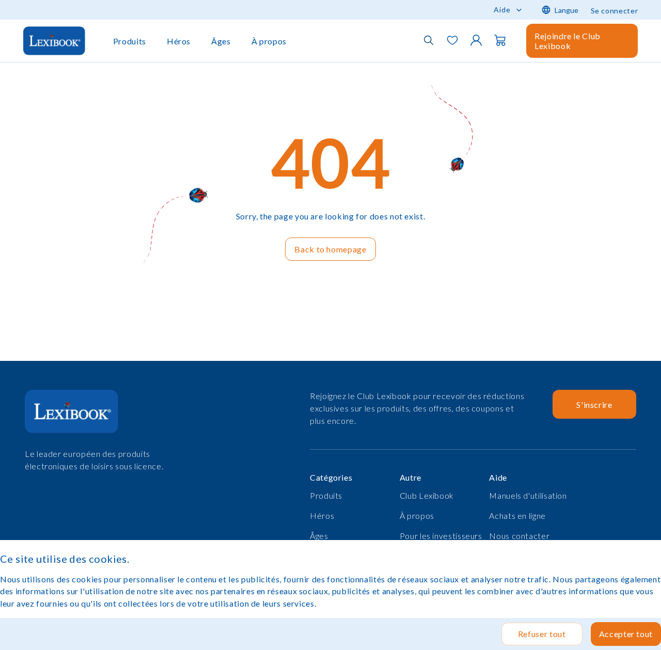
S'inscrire (594, 404)
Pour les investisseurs (441, 536)
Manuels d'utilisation (527, 495)
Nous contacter (519, 536)
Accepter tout (626, 634)
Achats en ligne (517, 515)
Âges (221, 41)
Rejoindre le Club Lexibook (567, 41)
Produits (129, 41)
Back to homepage (330, 249)
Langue (566, 10)
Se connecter (614, 10)
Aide (502, 9)
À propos (269, 41)
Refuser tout (542, 634)
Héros (179, 41)
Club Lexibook (427, 495)
